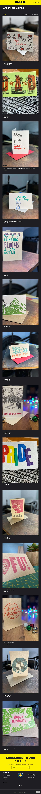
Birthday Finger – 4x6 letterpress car (13, 221)
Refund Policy (4, 779)
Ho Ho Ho (6, 537)
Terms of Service (5, 782)
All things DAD (7, 116)
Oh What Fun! (7, 379)
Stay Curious (7, 326)
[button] (3, 2)
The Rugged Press (18, 792)
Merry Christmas (8, 63)
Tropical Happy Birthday (9, 748)
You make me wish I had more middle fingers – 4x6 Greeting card (19, 168)
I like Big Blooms (8, 274)
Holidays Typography (9, 642)
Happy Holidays (7, 695)
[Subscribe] (28, 767)
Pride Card (6, 484)
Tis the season (7, 432)
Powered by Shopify (24, 792)
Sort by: (23, 14)
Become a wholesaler (6, 775)
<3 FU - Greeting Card (9, 590)
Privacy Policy (4, 777)
